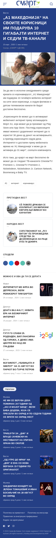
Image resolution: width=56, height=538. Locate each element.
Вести (5, 13)
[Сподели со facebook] (5, 263)
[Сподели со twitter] (11, 263)
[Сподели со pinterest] (17, 263)
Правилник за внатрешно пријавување (20, 516)
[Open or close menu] (5, 4)
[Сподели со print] (28, 263)
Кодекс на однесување (13, 520)
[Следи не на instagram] (13, 526)
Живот (6, 284)
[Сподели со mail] (22, 263)
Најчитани (9, 389)
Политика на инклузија (38, 513)
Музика (6, 397)
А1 (6, 183)
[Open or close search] (51, 4)
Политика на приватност (14, 513)
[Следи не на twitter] (9, 526)
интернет (15, 183)
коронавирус (28, 183)
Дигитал (6, 307)
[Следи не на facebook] (4, 526)
